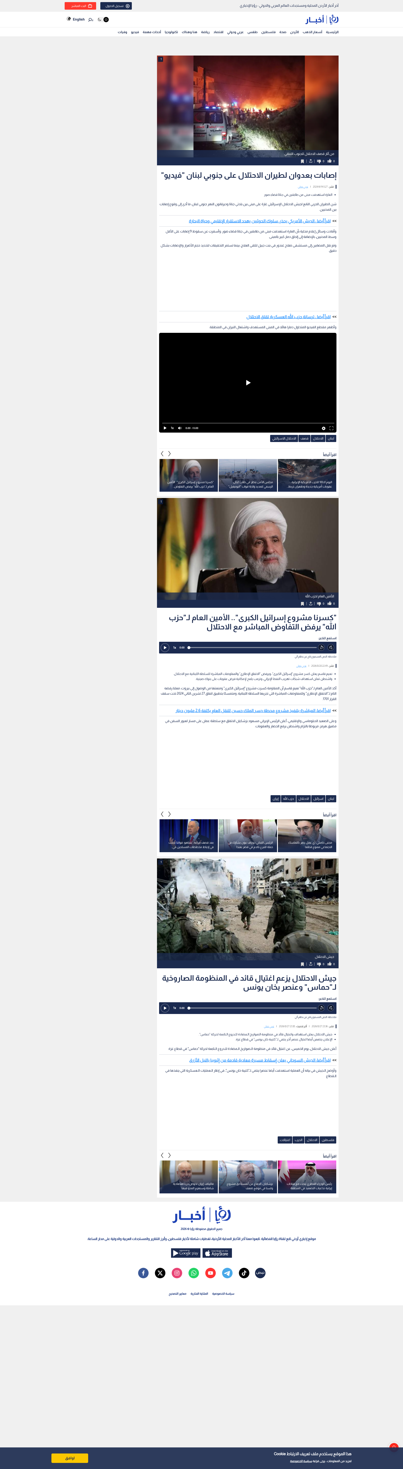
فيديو (135, 32)
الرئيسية (332, 32)
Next (162, 454)
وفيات (122, 32)
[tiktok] (244, 1273)
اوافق (70, 1458)
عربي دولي (303, 186)
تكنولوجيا (171, 32)
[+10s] (331, 647)
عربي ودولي (235, 32)
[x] (160, 1273)
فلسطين (268, 32)
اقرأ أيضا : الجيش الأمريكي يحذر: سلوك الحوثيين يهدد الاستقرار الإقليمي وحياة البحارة (260, 221)
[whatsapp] (193, 1273)
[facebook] (143, 1273)
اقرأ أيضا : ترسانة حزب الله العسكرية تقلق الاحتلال (288, 316)
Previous (169, 454)
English (79, 19)
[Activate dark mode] (103, 19)
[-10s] (321, 647)
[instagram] (177, 1273)
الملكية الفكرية (199, 1293)
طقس (252, 32)
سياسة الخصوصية (301, 1461)
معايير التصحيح (177, 1293)
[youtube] (210, 1273)
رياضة (205, 32)
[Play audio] (165, 648)
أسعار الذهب (312, 32)
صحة (282, 32)
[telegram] (227, 1273)
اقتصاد (218, 32)
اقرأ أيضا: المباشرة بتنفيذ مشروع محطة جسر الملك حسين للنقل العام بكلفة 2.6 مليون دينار (253, 710)
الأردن (294, 32)
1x (174, 647)
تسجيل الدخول (115, 6)
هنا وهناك (189, 32)
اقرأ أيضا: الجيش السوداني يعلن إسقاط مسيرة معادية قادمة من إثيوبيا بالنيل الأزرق (260, 1060)
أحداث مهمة (152, 32)
